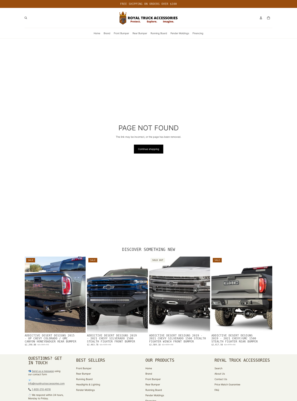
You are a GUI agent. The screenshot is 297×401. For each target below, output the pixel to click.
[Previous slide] (30, 294)
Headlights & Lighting (88, 384)
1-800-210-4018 (41, 389)
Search (218, 368)
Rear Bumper (83, 373)
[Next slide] (80, 294)
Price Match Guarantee (227, 384)
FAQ (216, 389)
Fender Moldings (85, 389)
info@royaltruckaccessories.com (46, 383)
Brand (148, 373)
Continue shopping (148, 149)
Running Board (84, 379)
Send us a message (43, 371)
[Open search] (26, 18)
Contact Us (220, 379)
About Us (219, 373)
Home (148, 368)
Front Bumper (83, 368)
